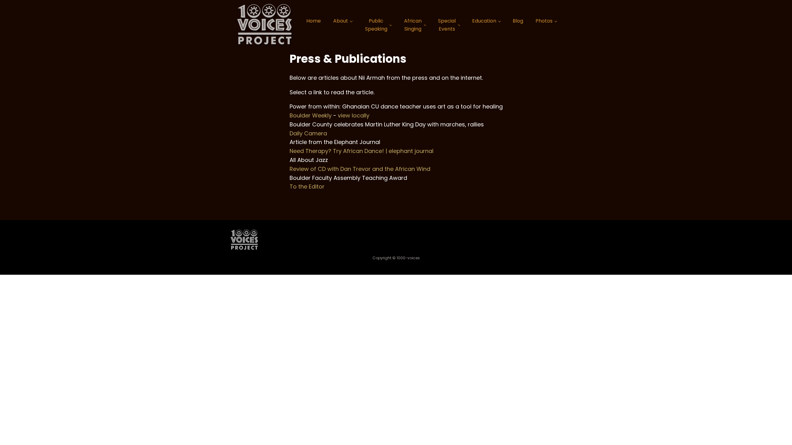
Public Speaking (376, 24)
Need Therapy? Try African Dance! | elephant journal (361, 151)
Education (484, 20)
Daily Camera (308, 133)
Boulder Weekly (311, 115)
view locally (353, 115)
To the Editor (307, 186)
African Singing (413, 24)
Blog (518, 20)
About (340, 20)
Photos (544, 20)
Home (313, 20)
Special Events (447, 24)
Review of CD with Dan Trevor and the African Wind (360, 169)
